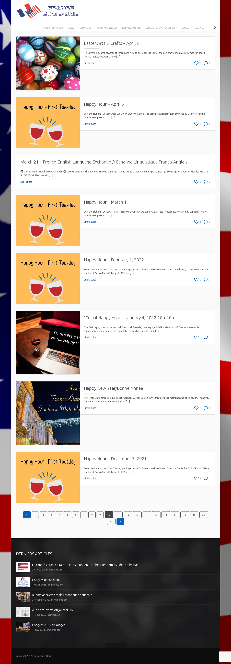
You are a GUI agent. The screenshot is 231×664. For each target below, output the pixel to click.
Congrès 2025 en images (48, 625)
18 (184, 514)
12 (127, 514)
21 (111, 521)
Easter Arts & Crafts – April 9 (111, 43)
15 (156, 514)
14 (146, 514)
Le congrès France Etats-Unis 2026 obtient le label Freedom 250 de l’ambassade (86, 564)
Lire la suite (90, 63)
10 (109, 514)
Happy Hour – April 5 (104, 104)
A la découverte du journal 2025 (53, 610)
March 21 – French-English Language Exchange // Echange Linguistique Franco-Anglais (103, 161)
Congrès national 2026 (47, 579)
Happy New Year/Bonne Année (113, 388)
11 (118, 514)
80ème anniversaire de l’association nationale (62, 595)
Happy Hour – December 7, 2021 (115, 458)
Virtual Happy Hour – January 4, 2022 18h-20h (129, 317)
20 (203, 514)
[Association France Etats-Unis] (48, 9)
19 (194, 514)
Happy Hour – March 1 (105, 202)
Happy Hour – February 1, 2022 (114, 259)
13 (137, 514)
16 (165, 514)
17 (175, 514)
